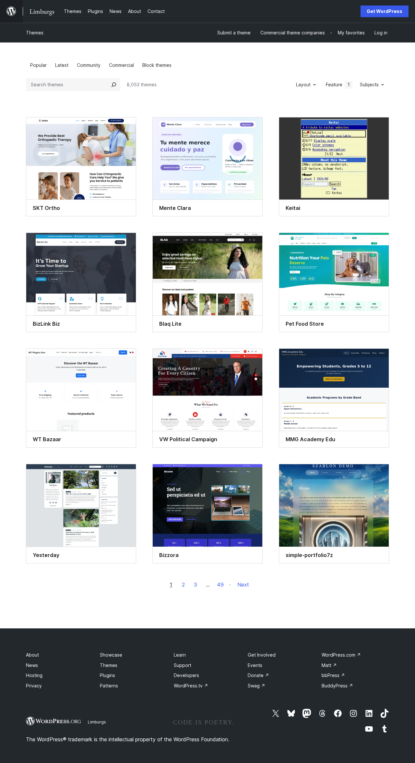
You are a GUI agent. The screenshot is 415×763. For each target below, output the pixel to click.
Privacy (34, 685)
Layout (303, 84)
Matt (329, 665)
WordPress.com (341, 655)
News (32, 665)
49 (220, 584)
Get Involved (262, 655)
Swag (256, 685)
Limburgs (97, 721)
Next (243, 584)
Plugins (107, 675)
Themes (34, 32)
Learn (180, 655)
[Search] (113, 84)
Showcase (111, 655)
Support (182, 665)
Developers (186, 675)
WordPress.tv (191, 685)
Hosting (34, 675)
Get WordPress (384, 11)
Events (255, 665)
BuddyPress (337, 685)
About (32, 655)
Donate (258, 675)
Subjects (369, 84)
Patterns (109, 685)
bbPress (333, 675)
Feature (338, 84)
